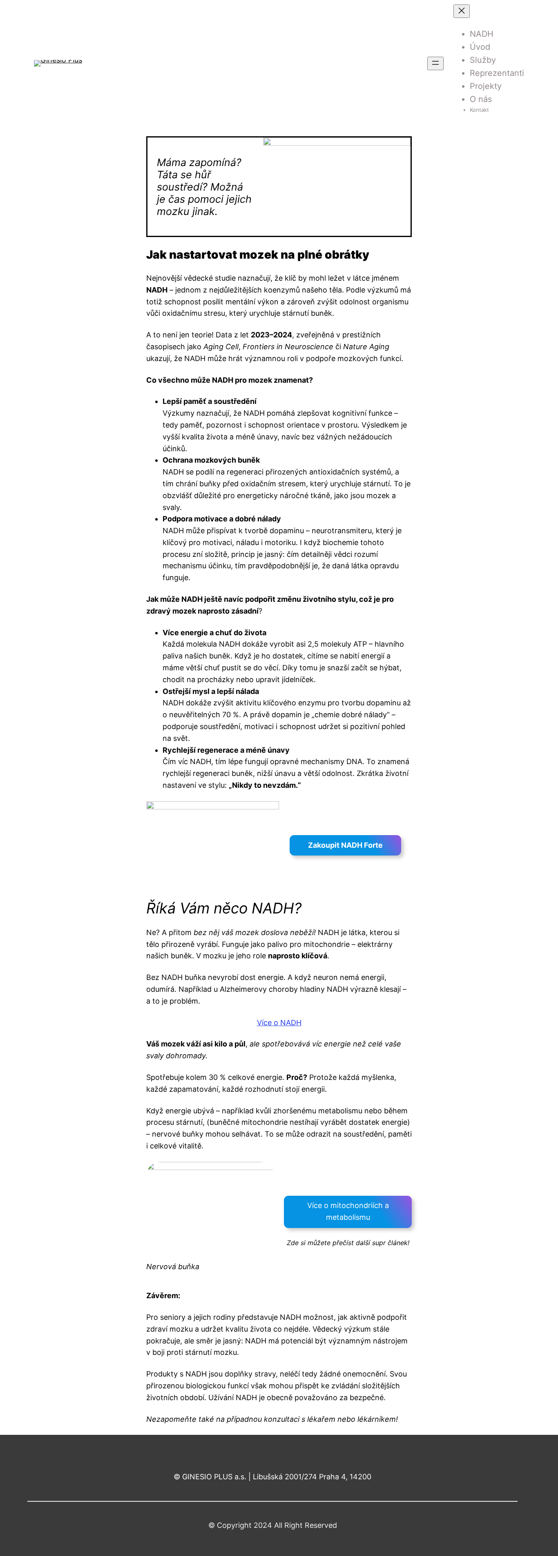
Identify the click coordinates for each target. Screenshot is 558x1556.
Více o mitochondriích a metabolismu (348, 1211)
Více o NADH (279, 1022)
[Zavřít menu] (461, 11)
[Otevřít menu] (435, 63)
